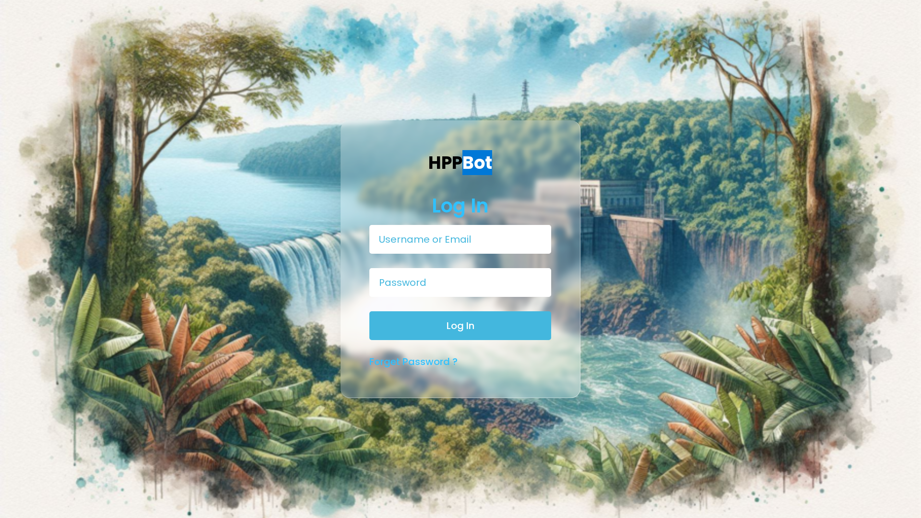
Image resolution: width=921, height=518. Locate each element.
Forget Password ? (413, 361)
